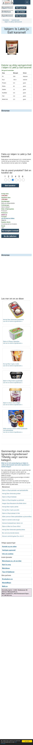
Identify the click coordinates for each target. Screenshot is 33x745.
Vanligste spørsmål (8, 550)
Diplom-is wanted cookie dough (11, 520)
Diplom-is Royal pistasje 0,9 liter (11, 513)
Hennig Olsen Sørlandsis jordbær (11, 493)
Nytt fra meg (6, 564)
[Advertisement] (16, 129)
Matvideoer (6, 568)
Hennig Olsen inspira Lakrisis (10, 507)
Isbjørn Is (4, 214)
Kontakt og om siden (9, 546)
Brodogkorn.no (7, 579)
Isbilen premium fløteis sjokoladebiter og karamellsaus (17, 516)
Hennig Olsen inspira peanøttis (10, 510)
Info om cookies (7, 554)
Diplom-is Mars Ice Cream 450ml (11, 526)
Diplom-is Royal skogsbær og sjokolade (13, 500)
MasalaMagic (6, 583)
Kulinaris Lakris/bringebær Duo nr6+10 (13, 536)
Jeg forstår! (27, 741)
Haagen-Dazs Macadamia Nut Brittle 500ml (14, 503)
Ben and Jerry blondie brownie (10, 533)
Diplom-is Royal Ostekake (9, 497)
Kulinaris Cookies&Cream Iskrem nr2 (12, 523)
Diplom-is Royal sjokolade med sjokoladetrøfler (15, 490)
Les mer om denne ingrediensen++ (13, 321)
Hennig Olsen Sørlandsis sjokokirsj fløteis (13, 529)
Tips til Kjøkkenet (8, 572)
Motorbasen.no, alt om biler (11, 561)
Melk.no (5, 586)
